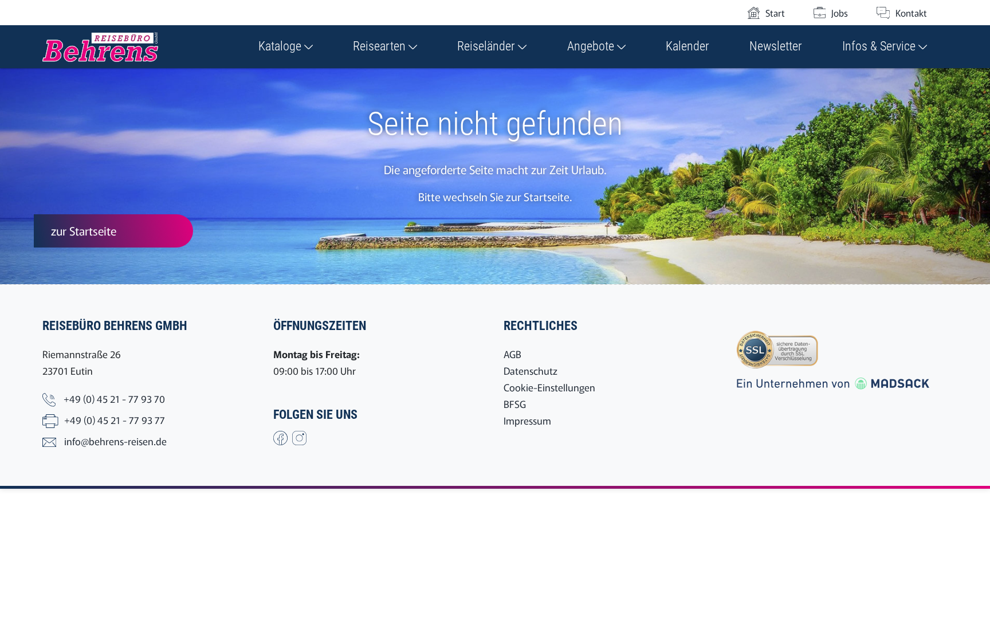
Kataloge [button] (281, 46)
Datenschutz (530, 370)
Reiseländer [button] (487, 46)
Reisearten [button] (380, 46)
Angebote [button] (592, 46)
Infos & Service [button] (880, 46)
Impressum (527, 420)
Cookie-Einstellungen (549, 387)
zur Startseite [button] (83, 230)
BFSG (515, 403)
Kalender (687, 46)
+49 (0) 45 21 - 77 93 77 (114, 420)
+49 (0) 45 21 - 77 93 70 (114, 398)
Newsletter (775, 46)
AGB (512, 354)
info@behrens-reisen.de (115, 441)
